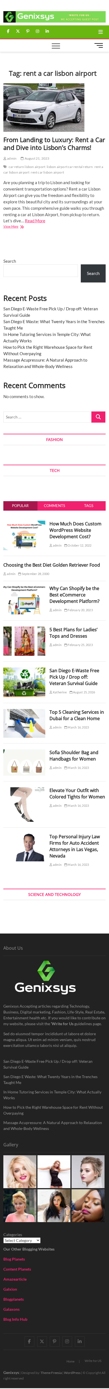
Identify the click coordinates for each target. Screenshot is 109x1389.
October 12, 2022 (79, 545)
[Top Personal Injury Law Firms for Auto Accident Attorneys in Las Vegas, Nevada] (24, 836)
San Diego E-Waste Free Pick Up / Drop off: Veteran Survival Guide (74, 676)
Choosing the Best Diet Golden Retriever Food (51, 565)
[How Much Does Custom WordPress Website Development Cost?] (24, 523)
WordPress (72, 1373)
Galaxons (11, 1309)
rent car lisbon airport (47, 172)
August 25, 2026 (83, 692)
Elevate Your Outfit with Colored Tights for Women (77, 793)
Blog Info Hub (15, 1319)
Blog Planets (14, 1259)
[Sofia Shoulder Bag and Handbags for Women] (24, 752)
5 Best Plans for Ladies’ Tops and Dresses (73, 633)
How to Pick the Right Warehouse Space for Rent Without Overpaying (53, 1110)
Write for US (93, 1361)
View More (16, 227)
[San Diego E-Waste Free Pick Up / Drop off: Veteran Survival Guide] (24, 670)
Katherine (59, 692)
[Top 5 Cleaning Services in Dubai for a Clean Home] (24, 712)
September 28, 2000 (35, 574)
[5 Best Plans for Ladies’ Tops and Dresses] (24, 629)
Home (71, 1361)
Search (9, 261)
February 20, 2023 (80, 610)
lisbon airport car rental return (70, 167)
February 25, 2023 (80, 645)
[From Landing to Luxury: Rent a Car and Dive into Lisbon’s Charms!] (54, 107)
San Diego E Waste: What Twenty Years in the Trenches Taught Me (50, 1079)
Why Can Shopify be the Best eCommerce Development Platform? (74, 594)
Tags (88, 505)
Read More (35, 220)
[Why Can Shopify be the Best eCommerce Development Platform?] (24, 588)
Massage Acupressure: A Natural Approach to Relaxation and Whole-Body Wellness (52, 1125)
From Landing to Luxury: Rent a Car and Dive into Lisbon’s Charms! (54, 143)
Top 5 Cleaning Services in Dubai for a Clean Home (76, 715)
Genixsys (11, 1372)
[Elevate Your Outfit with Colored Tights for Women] (24, 790)
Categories (12, 1234)
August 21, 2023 (36, 158)
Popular (20, 505)
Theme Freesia (51, 1373)
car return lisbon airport (27, 167)
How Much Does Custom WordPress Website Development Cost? (75, 530)
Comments (54, 505)
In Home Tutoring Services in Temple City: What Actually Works (52, 1095)
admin (11, 158)
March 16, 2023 (78, 727)
